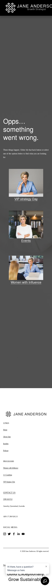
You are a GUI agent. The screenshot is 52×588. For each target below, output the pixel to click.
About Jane (7, 437)
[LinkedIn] (18, 533)
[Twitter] (9, 533)
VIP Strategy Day (9, 482)
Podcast (5, 451)
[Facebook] (13, 533)
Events (26, 240)
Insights (6, 444)
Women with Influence (26, 282)
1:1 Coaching (7, 475)
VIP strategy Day (26, 199)
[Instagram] (4, 533)
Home (5, 430)
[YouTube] (23, 533)
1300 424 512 (7, 499)
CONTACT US (9, 492)
